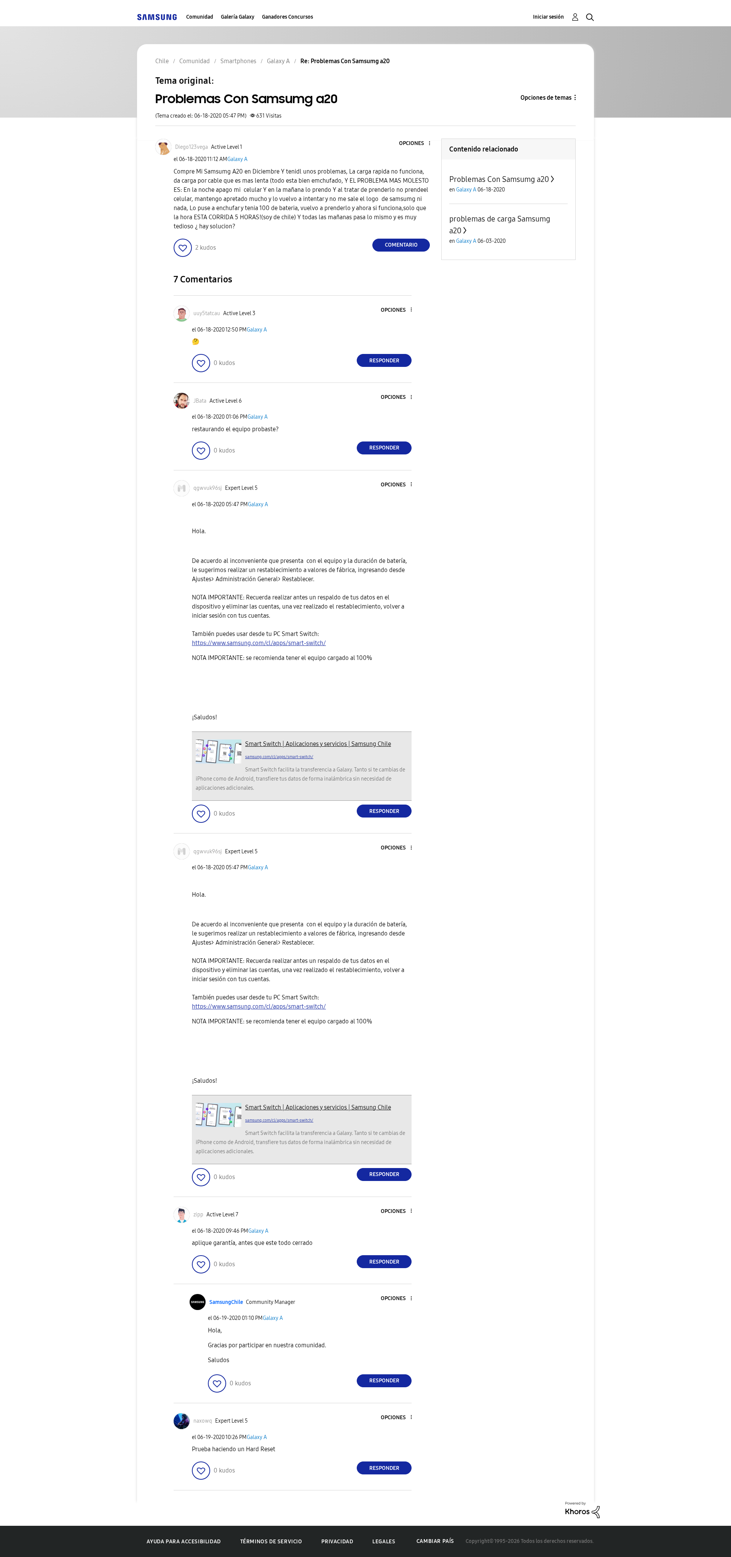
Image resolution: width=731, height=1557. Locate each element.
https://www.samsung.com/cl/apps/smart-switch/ (259, 643)
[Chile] (157, 17)
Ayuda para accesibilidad (183, 1541)
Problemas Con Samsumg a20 (499, 179)
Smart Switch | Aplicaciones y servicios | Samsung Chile (318, 743)
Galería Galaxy (237, 17)
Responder (384, 360)
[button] (417, 143)
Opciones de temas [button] (545, 97)
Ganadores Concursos (287, 17)
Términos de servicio (271, 1541)
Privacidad (337, 1541)
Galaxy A (237, 159)
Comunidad (199, 17)
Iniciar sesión (548, 17)
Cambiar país (435, 1541)
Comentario (401, 245)
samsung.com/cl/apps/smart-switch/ (279, 756)
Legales (383, 1541)
